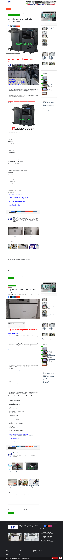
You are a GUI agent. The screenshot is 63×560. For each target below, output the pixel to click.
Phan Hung (15, 217)
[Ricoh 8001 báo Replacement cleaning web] (44, 85)
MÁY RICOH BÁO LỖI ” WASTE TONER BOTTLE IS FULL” (51, 88)
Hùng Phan (19, 558)
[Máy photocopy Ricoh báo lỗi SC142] (44, 81)
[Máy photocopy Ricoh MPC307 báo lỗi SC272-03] (44, 36)
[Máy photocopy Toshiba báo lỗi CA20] (44, 93)
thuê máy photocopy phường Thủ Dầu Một (46, 536)
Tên (8, 270)
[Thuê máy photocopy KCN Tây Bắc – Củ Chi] (44, 40)
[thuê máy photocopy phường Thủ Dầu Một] (44, 44)
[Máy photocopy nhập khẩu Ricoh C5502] (23, 246)
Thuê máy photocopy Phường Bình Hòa (46, 540)
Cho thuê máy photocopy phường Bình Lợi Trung (47, 541)
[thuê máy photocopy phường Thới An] (34, 246)
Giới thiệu (49, 9)
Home (46, 9)
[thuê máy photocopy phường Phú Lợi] (44, 32)
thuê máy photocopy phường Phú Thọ (16, 9)
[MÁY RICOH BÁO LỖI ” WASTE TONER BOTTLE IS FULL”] (44, 89)
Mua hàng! (54, 9)
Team (51, 9)
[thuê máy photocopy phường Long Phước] (44, 28)
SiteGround (28, 558)
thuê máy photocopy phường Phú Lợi (51, 57)
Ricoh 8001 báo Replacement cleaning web (51, 84)
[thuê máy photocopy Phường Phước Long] (12, 246)
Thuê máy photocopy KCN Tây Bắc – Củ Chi (51, 67)
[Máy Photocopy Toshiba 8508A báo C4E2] (44, 77)
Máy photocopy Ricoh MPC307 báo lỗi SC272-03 (51, 36)
